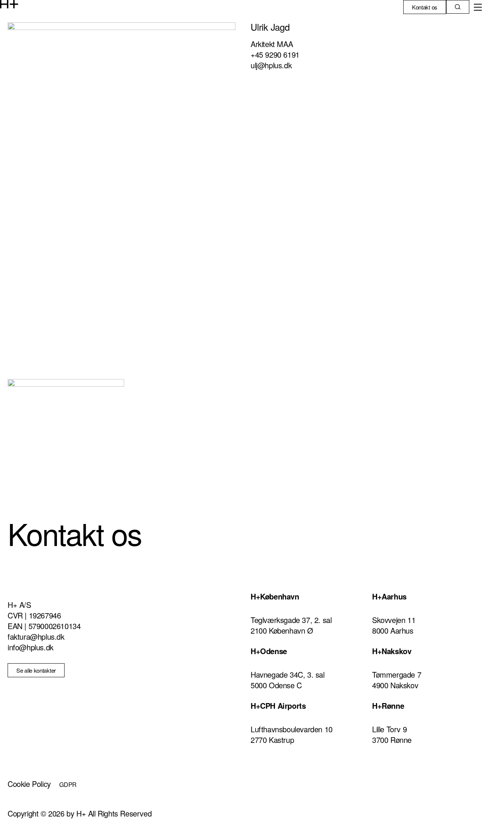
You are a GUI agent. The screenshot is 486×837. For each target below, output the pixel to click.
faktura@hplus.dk (36, 636)
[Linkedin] (260, 780)
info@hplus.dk (31, 647)
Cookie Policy (29, 783)
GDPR (68, 784)
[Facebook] (281, 780)
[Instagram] (302, 780)
